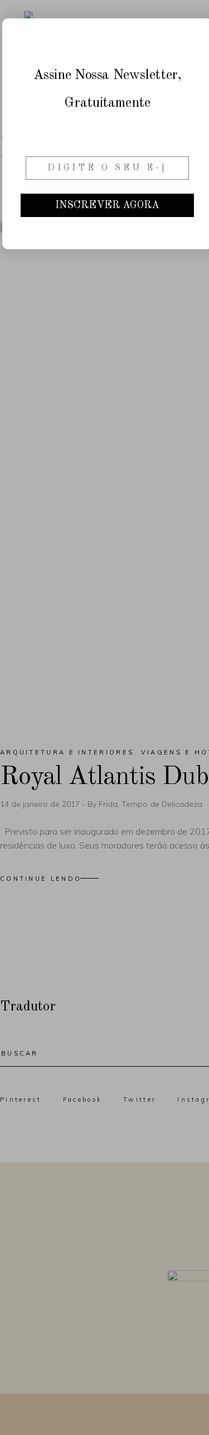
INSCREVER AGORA (107, 205)
